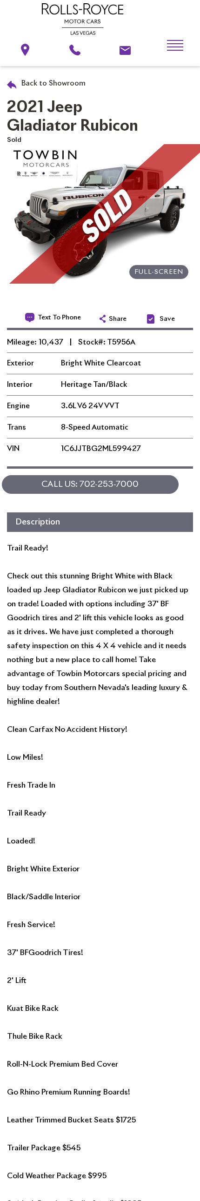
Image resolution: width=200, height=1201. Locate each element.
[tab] (100, 522)
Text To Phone (59, 317)
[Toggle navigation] (168, 45)
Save (167, 319)
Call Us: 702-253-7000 (90, 484)
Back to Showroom (53, 83)
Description (37, 522)
